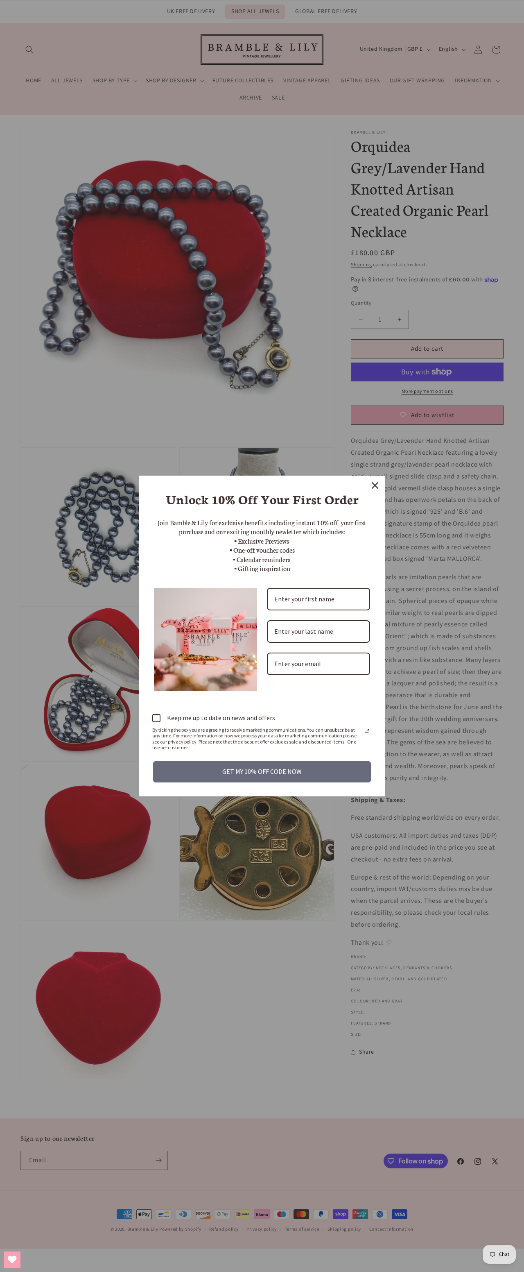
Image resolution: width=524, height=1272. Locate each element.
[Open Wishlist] (12, 1260)
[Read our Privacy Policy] (367, 731)
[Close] (375, 485)
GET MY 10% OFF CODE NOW (262, 771)
